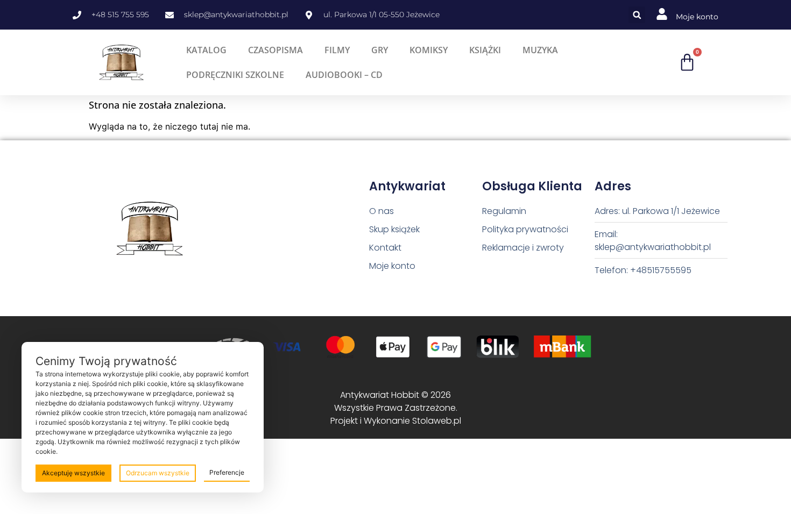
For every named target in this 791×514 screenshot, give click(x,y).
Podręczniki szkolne (235, 75)
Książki (485, 50)
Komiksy (428, 50)
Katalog (206, 50)
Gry (379, 50)
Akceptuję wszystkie (73, 473)
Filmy (337, 50)
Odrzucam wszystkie (157, 473)
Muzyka (540, 50)
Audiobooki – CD (344, 75)
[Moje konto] (662, 14)
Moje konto (697, 17)
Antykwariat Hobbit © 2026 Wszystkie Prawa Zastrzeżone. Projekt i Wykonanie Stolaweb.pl (395, 408)
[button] (636, 14)
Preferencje (226, 472)
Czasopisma (275, 50)
